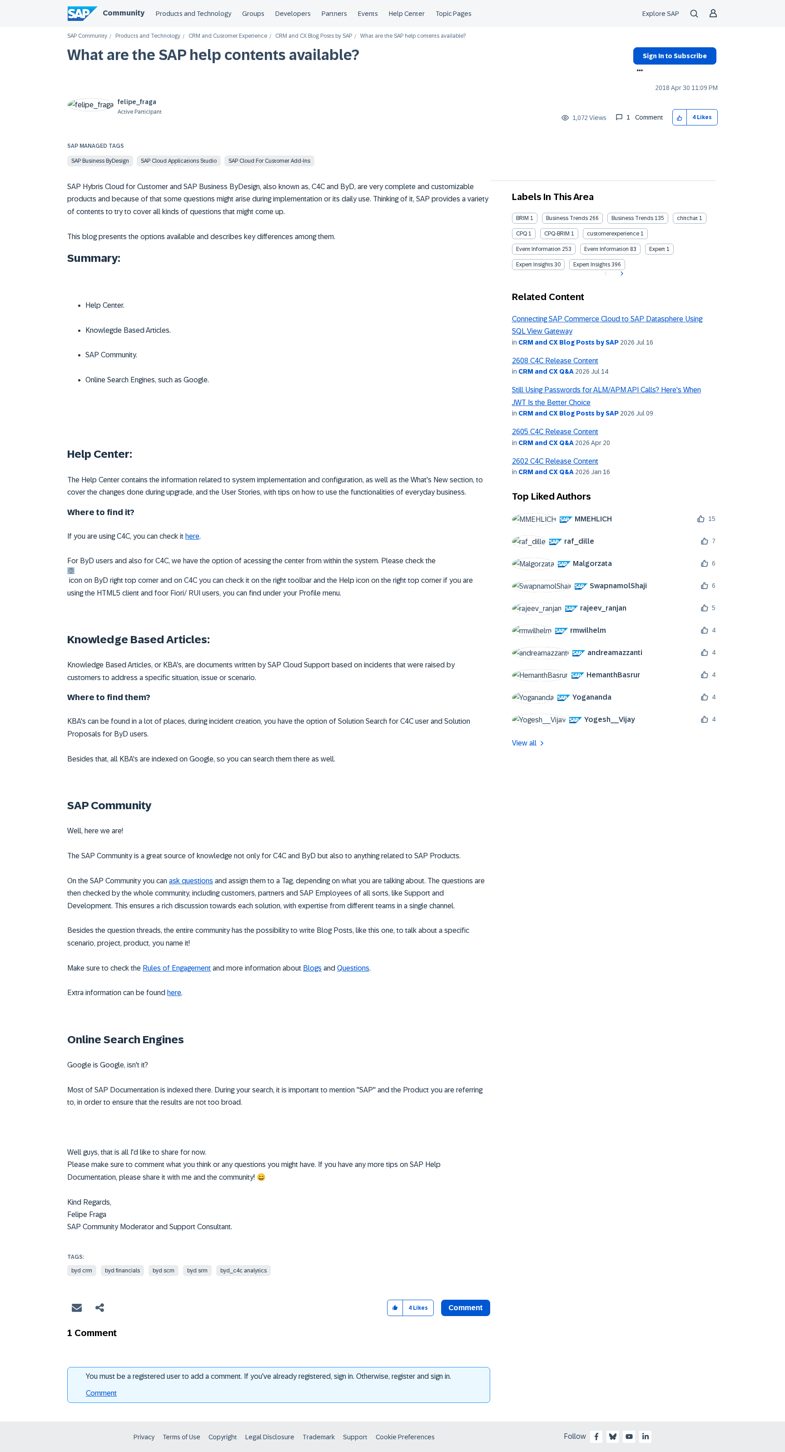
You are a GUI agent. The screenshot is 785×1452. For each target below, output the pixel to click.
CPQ (521, 233)
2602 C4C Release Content (555, 461)
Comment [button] (465, 1308)
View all (524, 743)
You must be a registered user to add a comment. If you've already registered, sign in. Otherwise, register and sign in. (268, 1376)
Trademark (319, 1437)
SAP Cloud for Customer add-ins (269, 161)
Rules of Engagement (177, 968)
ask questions (191, 881)
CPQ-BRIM (557, 233)
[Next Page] (621, 273)
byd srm (197, 1270)
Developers (293, 13)
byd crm (81, 1270)
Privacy (144, 1437)
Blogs (312, 968)
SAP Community (87, 36)
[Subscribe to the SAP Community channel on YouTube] (629, 1436)
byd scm (163, 1270)
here (192, 536)
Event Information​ (606, 249)
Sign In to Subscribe (675, 56)
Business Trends (567, 218)
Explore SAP (660, 13)
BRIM (522, 218)
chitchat (687, 218)
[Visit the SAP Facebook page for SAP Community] (596, 1436)
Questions (353, 968)
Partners (334, 13)
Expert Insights (534, 264)
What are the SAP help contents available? (213, 55)
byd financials (122, 1270)
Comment (101, 1393)
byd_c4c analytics (243, 1270)
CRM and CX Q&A (546, 371)
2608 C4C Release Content (555, 361)
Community (123, 13)
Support (355, 1437)
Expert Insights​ (591, 264)
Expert (657, 249)
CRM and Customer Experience (228, 36)
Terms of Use (181, 1437)
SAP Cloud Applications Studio (179, 161)
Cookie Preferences (405, 1437)
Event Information (538, 249)
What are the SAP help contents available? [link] (413, 36)
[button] (680, 117)
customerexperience (613, 233)
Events (368, 13)
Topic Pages (454, 13)
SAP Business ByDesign (100, 161)
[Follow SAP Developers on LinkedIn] (645, 1436)
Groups (253, 13)
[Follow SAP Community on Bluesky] (612, 1436)
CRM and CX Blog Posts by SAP (313, 36)
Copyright (223, 1437)
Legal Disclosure (269, 1437)
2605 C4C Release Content (555, 432)
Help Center (407, 13)
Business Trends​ (632, 218)
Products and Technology (193, 13)
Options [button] (638, 71)
